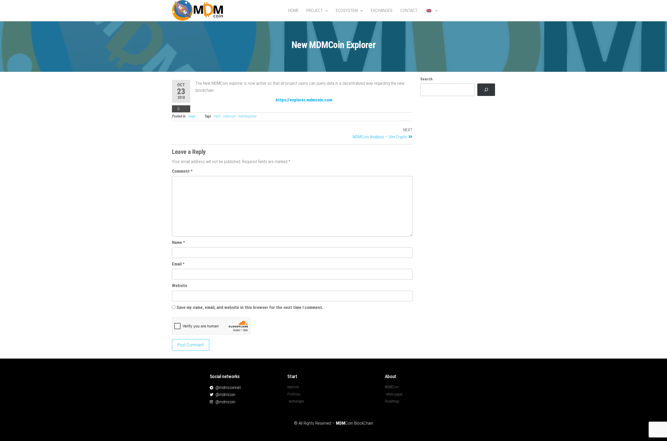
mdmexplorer (247, 116)
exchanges (381, 10)
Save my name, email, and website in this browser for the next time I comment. (249, 307)
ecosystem (347, 10)
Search (426, 79)
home (293, 10)
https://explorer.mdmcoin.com (304, 99)
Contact (408, 10)
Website (179, 285)
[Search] (486, 89)
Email (178, 264)
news (191, 116)
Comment (182, 171)
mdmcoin (229, 116)
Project (314, 10)
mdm (217, 116)
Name (178, 242)
